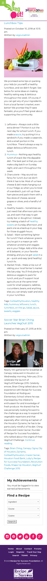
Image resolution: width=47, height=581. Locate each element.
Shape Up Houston (21, 465)
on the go (20, 308)
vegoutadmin (23, 35)
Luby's (29, 458)
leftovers (24, 304)
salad (35, 255)
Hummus (12, 154)
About (19, 549)
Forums (38, 549)
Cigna (35, 448)
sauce (18, 134)
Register (20, 552)
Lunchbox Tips (13, 23)
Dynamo (21, 451)
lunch (33, 304)
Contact (28, 549)
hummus (14, 304)
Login (11, 552)
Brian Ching (16, 448)
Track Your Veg (34, 552)
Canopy (27, 448)
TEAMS (24, 555)
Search (15, 555)
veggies (16, 311)
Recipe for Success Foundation (25, 561)
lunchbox (9, 308)
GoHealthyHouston (20, 301)
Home (11, 549)
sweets (7, 311)
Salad (29, 308)
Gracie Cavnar (32, 455)
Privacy (33, 555)
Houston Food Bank (14, 458)
